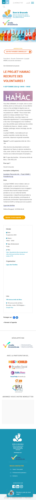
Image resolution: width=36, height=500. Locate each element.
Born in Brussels (20, 12)
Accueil (13, 58)
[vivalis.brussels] (10, 20)
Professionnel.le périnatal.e (19, 472)
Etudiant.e (15, 476)
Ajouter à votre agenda (13, 217)
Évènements (19, 58)
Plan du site (28, 497)
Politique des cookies (17, 497)
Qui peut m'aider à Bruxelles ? (16, 51)
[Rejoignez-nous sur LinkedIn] (17, 487)
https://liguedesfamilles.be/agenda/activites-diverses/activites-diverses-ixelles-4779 (17, 254)
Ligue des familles (9, 205)
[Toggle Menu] (32, 3)
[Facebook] (14, 317)
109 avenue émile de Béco (14, 299)
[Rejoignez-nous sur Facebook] (13, 487)
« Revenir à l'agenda (10, 322)
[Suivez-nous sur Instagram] (21, 487)
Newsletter (19, 3)
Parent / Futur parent (18, 469)
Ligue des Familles (11, 265)
